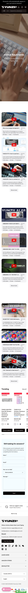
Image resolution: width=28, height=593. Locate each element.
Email (4, 462)
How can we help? (7, 469)
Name (4, 455)
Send (14, 493)
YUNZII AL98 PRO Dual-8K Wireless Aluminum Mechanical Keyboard (6, 413)
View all (24, 389)
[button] (22, 7)
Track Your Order (8, 541)
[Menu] (25, 7)
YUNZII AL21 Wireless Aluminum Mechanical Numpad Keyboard (19, 412)
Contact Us (21, 591)
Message (5, 476)
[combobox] (14, 10)
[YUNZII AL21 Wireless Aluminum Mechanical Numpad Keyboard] (19, 400)
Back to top (14, 513)
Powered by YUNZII (17, 583)
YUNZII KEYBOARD (9, 583)
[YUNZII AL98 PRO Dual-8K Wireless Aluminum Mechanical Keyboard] (7, 400)
